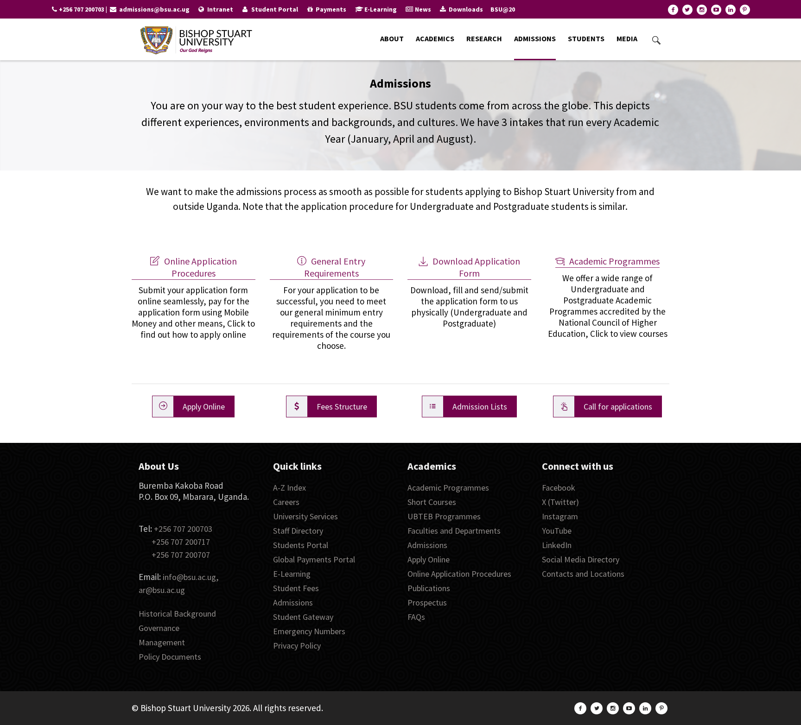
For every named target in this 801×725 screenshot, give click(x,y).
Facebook (558, 487)
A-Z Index (289, 487)
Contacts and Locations (583, 573)
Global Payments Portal (314, 559)
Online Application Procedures (200, 267)
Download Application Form (476, 267)
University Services (305, 516)
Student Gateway (303, 617)
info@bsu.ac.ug (189, 577)
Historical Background (177, 613)
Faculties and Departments (454, 530)
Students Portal (300, 545)
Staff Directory (298, 530)
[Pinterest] (745, 10)
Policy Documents (170, 656)
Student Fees (296, 588)
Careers (286, 502)
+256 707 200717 (181, 541)
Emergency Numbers (309, 631)
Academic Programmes (614, 261)
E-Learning (292, 573)
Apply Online (428, 559)
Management (162, 642)
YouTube (557, 530)
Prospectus (427, 602)
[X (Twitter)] (687, 10)
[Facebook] (673, 10)
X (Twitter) (560, 502)
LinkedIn (557, 545)
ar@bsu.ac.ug (162, 590)
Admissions (293, 602)
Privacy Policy (297, 645)
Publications (428, 588)
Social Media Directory (580, 559)
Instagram (560, 516)
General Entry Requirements (334, 267)
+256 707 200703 (183, 528)
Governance (159, 628)
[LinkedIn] (730, 10)
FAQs (416, 617)
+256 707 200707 (181, 554)
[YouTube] (716, 10)
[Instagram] (702, 10)
